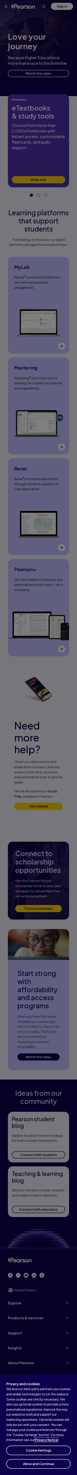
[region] (38, 1425)
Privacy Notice (46, 1440)
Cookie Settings (38, 1450)
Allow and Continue (38, 1464)
